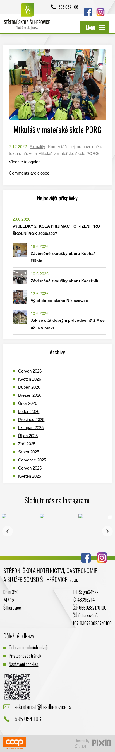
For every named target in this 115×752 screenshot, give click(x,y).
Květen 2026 (29, 379)
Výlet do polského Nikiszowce (59, 300)
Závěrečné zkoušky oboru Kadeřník (64, 281)
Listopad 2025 (31, 427)
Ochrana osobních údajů (28, 647)
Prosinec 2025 (31, 419)
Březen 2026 (29, 395)
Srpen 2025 (28, 451)
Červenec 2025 (32, 460)
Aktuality (37, 146)
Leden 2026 (28, 411)
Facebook (88, 12)
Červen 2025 (30, 468)
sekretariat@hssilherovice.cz (43, 706)
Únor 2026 (27, 403)
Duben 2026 (29, 387)
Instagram (100, 12)
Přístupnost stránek (25, 655)
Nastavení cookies (23, 664)
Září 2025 (26, 443)
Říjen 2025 (28, 435)
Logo (27, 19)
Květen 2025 (29, 476)
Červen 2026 (30, 371)
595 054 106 (68, 7)
